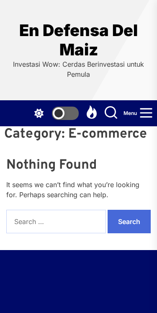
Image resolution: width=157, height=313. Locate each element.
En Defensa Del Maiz (78, 40)
